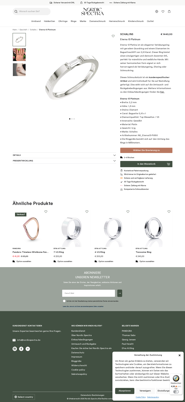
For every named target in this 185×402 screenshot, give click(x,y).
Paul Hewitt (128, 344)
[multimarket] (157, 11)
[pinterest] (28, 349)
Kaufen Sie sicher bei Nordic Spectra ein (91, 348)
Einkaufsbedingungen (82, 340)
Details (17, 155)
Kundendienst (78, 331)
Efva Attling (128, 348)
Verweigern (145, 391)
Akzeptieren (125, 391)
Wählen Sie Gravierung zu (146, 150)
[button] (179, 355)
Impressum (76, 357)
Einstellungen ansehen (168, 391)
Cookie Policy (141, 397)
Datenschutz (77, 353)
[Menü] (180, 375)
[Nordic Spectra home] (92, 11)
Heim (15, 30)
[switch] (176, 391)
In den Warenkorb (146, 164)
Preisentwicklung (23, 161)
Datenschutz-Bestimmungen (92, 395)
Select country (25, 397)
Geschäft (23, 30)
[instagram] (15, 349)
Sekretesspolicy (153, 397)
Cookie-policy (78, 370)
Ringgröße (76, 361)
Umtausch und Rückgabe (83, 344)
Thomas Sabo (128, 335)
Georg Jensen (129, 340)
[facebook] (21, 349)
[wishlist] (163, 11)
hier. (162, 92)
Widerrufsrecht (79, 365)
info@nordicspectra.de (28, 340)
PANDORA (127, 331)
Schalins (33, 30)
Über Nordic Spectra (81, 335)
